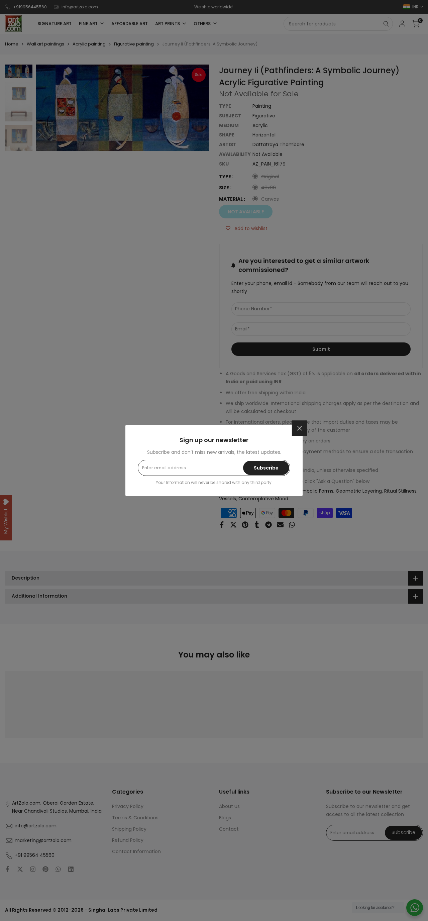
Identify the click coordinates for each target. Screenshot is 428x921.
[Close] (299, 428)
